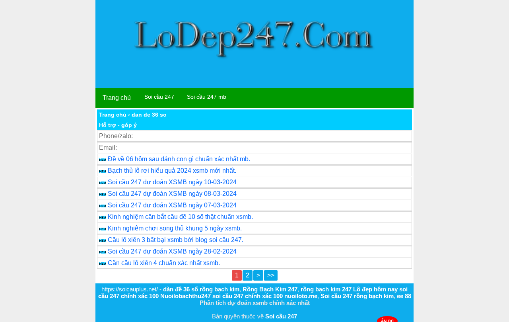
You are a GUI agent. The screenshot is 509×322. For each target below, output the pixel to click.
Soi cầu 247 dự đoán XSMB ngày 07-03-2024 (172, 205)
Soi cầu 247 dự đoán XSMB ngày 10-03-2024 (172, 182)
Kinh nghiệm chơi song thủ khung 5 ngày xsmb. (175, 228)
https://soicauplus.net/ (129, 289)
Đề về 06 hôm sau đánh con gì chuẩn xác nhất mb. (179, 159)
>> (270, 275)
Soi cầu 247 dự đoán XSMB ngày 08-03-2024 (172, 193)
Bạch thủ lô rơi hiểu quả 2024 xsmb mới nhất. (172, 170)
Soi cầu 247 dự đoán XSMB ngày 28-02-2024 (172, 251)
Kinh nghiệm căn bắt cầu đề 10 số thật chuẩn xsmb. (180, 216)
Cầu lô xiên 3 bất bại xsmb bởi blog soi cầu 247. (175, 239)
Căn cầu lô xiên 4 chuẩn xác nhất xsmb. (164, 263)
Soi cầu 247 (159, 97)
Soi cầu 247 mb (206, 97)
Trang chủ (117, 97)
